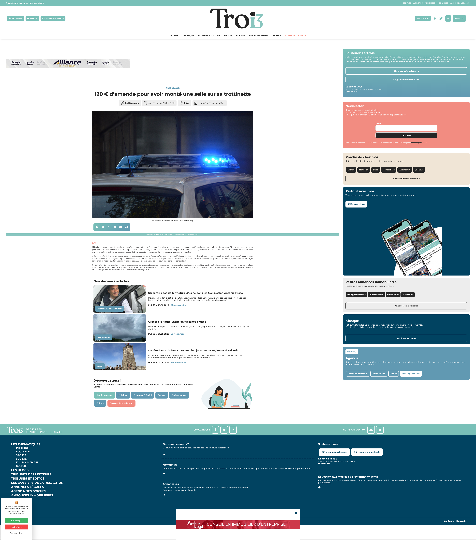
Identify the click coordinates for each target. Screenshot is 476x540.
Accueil (174, 36)
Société (240, 36)
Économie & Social (209, 36)
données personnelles (419, 143)
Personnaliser (16, 533)
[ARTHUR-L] (238, 524)
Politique (188, 36)
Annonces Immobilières (436, 3)
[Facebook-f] (435, 18)
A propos (418, 3)
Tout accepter (16, 521)
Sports (228, 36)
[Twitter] (441, 18)
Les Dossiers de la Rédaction (37, 482)
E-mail (378, 123)
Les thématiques (25, 444)
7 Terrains (408, 294)
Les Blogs (20, 470)
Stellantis (118, 309)
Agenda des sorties (28, 491)
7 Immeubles (376, 294)
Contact (407, 3)
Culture (277, 36)
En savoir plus (351, 92)
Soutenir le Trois (295, 36)
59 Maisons (393, 294)
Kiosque (18, 499)
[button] (97, 227)
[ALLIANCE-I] (68, 78)
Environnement (258, 36)
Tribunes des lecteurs (31, 474)
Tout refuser (16, 527)
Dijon (186, 103)
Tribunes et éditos (27, 478)
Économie (23, 451)
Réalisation (454, 521)
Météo (16, 503)
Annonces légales (459, 3)
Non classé (173, 88)
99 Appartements (356, 294)
